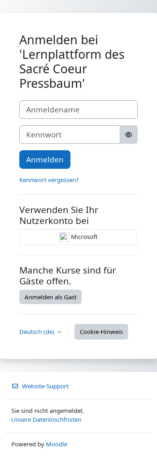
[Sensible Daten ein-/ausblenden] (129, 134)
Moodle (56, 444)
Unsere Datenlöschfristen (46, 419)
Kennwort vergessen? (49, 180)
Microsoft (83, 236)
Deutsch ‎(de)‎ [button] (37, 331)
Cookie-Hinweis (101, 331)
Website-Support (45, 386)
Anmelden (45, 159)
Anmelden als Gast (50, 297)
